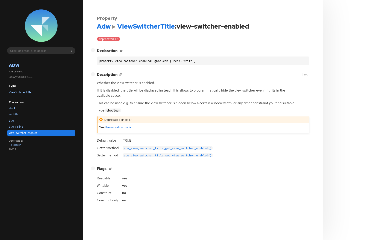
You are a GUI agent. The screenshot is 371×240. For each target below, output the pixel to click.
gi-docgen (16, 144)
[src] (306, 74)
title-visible (16, 126)
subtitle (13, 114)
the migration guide (118, 127)
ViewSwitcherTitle (20, 92)
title (11, 120)
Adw (14, 65)
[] (94, 50)
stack (12, 108)
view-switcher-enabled (23, 133)
